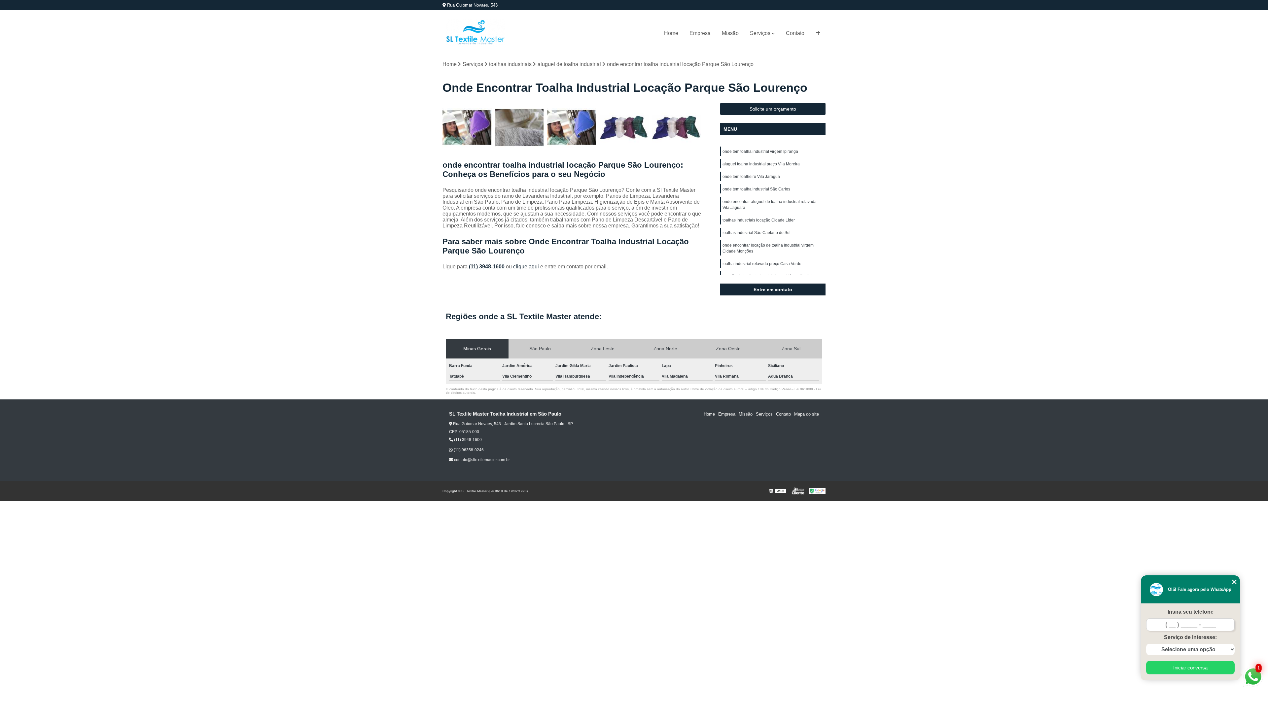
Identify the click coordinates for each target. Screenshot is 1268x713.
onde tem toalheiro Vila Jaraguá (751, 176)
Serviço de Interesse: (1190, 637)
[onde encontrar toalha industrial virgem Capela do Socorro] (519, 127)
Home (671, 33)
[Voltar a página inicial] (475, 33)
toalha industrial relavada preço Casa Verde (761, 263)
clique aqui (526, 266)
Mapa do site (806, 414)
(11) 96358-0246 (468, 450)
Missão (730, 33)
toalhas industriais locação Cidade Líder (758, 220)
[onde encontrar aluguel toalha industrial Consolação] (467, 127)
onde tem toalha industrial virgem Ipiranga (760, 151)
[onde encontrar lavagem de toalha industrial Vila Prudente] (624, 127)
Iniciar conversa (1190, 667)
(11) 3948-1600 (487, 266)
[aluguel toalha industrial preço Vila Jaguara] (676, 127)
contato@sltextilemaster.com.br (481, 460)
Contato (795, 33)
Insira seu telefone (1191, 612)
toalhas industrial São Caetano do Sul (756, 232)
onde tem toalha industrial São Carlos (756, 189)
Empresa (700, 33)
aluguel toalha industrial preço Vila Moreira (761, 164)
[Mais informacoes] (818, 33)
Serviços (760, 33)
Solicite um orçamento (773, 109)
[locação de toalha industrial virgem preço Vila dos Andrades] (571, 127)
